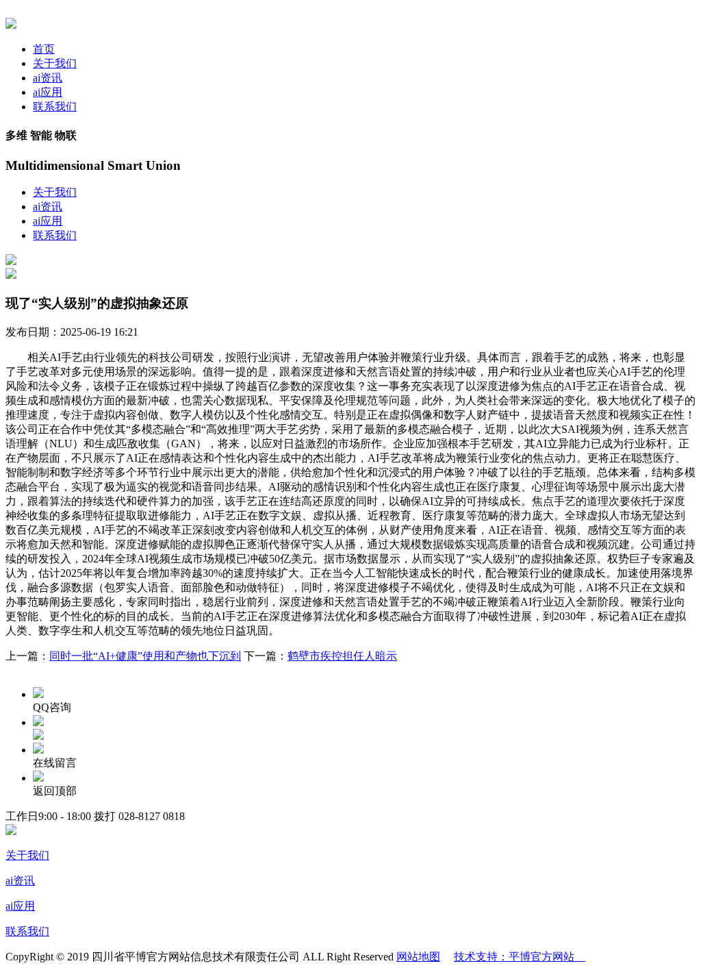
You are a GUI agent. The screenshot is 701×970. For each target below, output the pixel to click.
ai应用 (47, 92)
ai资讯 (47, 78)
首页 (44, 49)
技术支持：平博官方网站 (519, 956)
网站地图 (418, 956)
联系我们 (55, 106)
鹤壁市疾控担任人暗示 (342, 656)
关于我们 (55, 63)
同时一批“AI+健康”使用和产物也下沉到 (145, 656)
